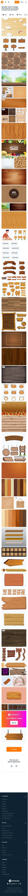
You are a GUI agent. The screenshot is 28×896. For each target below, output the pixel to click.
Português (4, 867)
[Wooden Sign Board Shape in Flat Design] (14, 603)
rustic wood (6, 252)
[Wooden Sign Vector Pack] (14, 392)
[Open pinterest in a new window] (14, 883)
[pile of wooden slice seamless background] (20, 162)
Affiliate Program (5, 830)
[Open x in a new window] (18, 883)
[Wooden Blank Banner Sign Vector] (14, 453)
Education (4, 808)
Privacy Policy (13, 891)
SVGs (5, 14)
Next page (14, 749)
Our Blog (4, 852)
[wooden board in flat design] (7, 681)
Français (4, 872)
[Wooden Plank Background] (14, 424)
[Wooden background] (14, 374)
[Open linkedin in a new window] (11, 883)
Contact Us (4, 847)
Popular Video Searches (7, 837)
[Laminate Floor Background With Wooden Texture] (14, 220)
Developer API (5, 811)
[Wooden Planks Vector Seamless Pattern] (14, 61)
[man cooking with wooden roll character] (7, 235)
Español (4, 864)
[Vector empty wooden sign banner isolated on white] (14, 735)
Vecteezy (4, 801)
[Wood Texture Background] (8, 503)
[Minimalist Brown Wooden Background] (14, 339)
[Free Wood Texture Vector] (14, 638)
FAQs (3, 845)
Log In (22, 2)
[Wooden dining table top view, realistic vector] (14, 103)
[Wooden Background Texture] (14, 470)
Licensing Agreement (6, 826)
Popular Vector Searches (7, 833)
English (3, 862)
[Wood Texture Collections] (14, 518)
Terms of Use (6, 891)
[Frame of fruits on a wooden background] (14, 148)
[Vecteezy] (2, 2)
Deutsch (4, 869)
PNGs (13, 14)
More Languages (5, 874)
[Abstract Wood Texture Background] (14, 177)
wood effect (14, 243)
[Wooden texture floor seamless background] (14, 304)
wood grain (5, 243)
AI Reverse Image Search (7, 813)
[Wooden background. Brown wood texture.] (5, 707)
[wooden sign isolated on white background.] (20, 503)
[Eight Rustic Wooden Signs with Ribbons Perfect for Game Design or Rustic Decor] (16, 278)
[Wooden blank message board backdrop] (14, 580)
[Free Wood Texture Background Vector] (14, 194)
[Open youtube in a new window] (20, 883)
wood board (14, 252)
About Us (4, 850)
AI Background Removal (7, 815)
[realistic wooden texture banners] (7, 92)
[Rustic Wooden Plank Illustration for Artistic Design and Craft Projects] (17, 671)
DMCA (3, 828)
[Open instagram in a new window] (9, 883)
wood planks (6, 248)
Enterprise (4, 806)
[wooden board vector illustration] (14, 695)
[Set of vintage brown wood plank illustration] (14, 267)
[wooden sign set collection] (20, 235)
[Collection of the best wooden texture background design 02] (8, 115)
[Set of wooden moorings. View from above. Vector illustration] (14, 654)
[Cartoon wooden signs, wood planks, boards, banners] (14, 289)
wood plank (15, 257)
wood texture (6, 257)
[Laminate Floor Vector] (14, 487)
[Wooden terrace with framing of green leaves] (8, 162)
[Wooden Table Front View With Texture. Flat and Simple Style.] (15, 665)
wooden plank (15, 248)
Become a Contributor (7, 854)
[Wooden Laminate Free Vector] (14, 356)
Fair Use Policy (20, 891)
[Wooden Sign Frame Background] (14, 619)
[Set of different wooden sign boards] (21, 115)
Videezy (3, 804)
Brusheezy (4, 799)
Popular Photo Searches (7, 835)
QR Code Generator (6, 818)
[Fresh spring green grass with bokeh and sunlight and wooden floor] (5, 207)
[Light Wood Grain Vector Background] (19, 92)
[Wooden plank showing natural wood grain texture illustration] (15, 570)
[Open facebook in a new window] (7, 883)
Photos (20, 14)
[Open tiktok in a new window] (16, 883)
